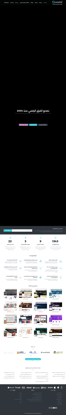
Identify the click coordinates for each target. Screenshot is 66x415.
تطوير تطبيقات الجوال (38, 396)
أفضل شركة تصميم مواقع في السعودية (25, 376)
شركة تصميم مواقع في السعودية (26, 372)
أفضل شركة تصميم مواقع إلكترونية (9, 372)
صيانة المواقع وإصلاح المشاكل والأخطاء (42, 376)
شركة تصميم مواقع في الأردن (9, 374)
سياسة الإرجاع (60, 400)
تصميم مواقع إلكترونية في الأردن (9, 376)
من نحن (16, 2)
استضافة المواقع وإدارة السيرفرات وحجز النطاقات (34, 399)
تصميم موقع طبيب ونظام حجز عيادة (59, 374)
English (6, 2)
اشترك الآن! (7, 230)
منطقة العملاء (43, 124)
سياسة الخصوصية (59, 399)
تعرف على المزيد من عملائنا (33, 359)
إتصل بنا (12, 2)
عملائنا (40, 2)
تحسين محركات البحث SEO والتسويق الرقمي (35, 400)
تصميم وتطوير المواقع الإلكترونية (37, 394)
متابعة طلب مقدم (59, 394)
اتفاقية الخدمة (59, 396)
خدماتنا (36, 2)
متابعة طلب (33, 124)
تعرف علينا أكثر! (23, 124)
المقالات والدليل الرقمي (24, 2)
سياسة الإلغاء (60, 402)
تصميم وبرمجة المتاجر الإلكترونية (37, 397)
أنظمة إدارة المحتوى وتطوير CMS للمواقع (58, 372)
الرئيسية (45, 2)
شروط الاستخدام (59, 397)
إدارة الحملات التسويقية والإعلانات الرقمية (42, 381)
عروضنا (32, 2)
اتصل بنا (20, 402)
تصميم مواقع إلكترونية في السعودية (25, 374)
